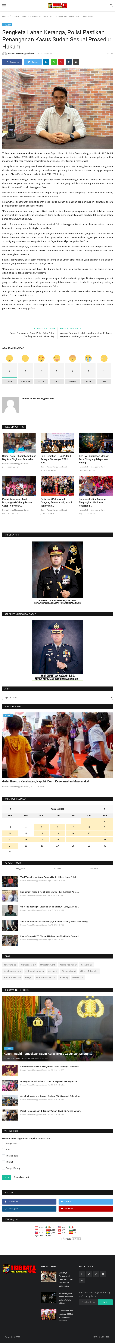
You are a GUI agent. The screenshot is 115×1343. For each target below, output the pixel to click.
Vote (6, 1177)
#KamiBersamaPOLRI (46, 977)
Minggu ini (20, 868)
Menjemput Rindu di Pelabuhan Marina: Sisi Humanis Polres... (49, 892)
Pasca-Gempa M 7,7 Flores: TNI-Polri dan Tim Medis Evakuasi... (50, 936)
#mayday (64, 977)
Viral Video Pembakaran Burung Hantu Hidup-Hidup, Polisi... (49, 877)
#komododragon (28, 964)
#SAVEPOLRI (78, 977)
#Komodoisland (69, 971)
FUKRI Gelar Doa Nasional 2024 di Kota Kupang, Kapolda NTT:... (66, 1316)
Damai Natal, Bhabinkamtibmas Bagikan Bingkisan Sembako (19, 458)
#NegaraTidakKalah (89, 971)
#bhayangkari (10, 964)
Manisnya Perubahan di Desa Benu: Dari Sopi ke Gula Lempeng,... (65, 1279)
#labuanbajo (86, 964)
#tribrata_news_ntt (12, 977)
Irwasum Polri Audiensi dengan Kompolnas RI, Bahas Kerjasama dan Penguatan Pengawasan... (86, 335)
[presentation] (101, 717)
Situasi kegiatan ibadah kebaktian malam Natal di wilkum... (66, 1298)
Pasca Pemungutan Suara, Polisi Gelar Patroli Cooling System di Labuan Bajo (32, 335)
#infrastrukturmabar (34, 971)
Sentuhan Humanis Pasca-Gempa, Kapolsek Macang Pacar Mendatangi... (55, 921)
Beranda (5, 16)
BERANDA (15, 16)
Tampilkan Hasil (21, 1177)
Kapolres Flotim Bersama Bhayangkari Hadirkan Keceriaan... (92, 502)
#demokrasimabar (68, 964)
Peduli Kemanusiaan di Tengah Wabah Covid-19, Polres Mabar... (50, 1111)
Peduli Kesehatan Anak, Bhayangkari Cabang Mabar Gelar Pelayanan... (17, 502)
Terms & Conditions (102, 1336)
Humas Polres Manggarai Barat (21, 53)
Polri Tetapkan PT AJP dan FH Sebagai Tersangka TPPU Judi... (57, 459)
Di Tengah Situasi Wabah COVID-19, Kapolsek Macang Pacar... (49, 1081)
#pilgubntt (52, 971)
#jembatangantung (12, 971)
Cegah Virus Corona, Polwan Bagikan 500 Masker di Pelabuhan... (51, 1096)
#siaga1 (28, 977)
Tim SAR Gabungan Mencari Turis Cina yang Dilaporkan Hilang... (94, 459)
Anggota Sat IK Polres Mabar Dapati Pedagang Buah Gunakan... (45, 781)
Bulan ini (57, 868)
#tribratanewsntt (47, 964)
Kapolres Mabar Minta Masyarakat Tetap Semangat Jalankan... (50, 1066)
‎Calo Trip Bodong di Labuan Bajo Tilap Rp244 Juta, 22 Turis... (49, 907)
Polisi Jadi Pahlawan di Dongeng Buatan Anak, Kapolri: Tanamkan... (57, 502)
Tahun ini (94, 868)
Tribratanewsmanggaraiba (17, 153)
